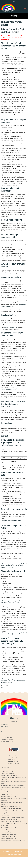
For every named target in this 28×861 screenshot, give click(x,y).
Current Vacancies (5, 731)
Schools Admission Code (10, 327)
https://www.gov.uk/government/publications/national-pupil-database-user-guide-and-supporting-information (14, 565)
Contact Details (4, 724)
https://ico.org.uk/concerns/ (9, 389)
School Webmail (4, 728)
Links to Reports (4, 726)
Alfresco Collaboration (6, 729)
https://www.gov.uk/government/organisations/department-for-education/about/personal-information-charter (14, 680)
